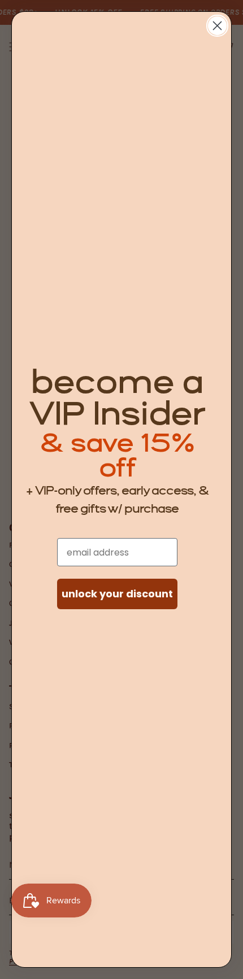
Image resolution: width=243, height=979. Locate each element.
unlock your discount (117, 594)
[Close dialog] (217, 26)
